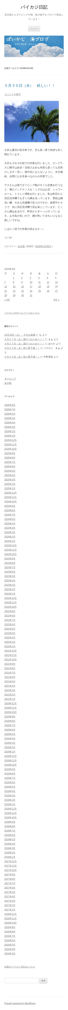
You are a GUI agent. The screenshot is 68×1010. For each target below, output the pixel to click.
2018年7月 (9, 830)
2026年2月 (9, 431)
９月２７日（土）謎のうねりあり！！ (24, 339)
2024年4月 (9, 528)
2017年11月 (10, 865)
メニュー (34, 28)
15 (14, 286)
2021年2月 (9, 694)
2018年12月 (10, 808)
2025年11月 (10, 444)
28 (5, 295)
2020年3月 (9, 743)
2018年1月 (9, 857)
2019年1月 (9, 804)
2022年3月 (9, 637)
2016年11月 (10, 918)
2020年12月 (10, 703)
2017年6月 (9, 887)
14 (5, 286)
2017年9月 (9, 874)
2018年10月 (10, 817)
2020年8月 (9, 721)
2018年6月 (9, 835)
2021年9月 (9, 664)
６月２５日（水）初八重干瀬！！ (22, 348)
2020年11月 (10, 707)
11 (39, 282)
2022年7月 (9, 620)
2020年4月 (9, 738)
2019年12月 (10, 756)
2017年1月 (9, 909)
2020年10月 (10, 712)
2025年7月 (9, 462)
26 (48, 291)
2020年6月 (9, 729)
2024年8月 (9, 510)
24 (31, 291)
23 (22, 291)
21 (5, 291)
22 (14, 291)
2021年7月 (9, 672)
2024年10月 (10, 501)
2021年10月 (10, 659)
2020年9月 (9, 716)
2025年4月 (9, 475)
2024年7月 (9, 514)
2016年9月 (9, 927)
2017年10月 (10, 870)
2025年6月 (9, 466)
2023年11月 (10, 550)
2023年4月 (9, 580)
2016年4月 (9, 949)
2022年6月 (9, 624)
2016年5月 (9, 944)
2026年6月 (9, 413)
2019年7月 (9, 778)
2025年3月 (9, 479)
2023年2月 (9, 589)
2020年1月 (9, 751)
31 (31, 295)
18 (39, 286)
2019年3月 (9, 795)
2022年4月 (9, 633)
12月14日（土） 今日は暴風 (19, 334)
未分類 (21, 246)
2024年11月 (10, 497)
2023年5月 (9, 576)
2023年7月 (9, 567)
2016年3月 (9, 953)
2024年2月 (9, 536)
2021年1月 (9, 699)
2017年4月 (9, 896)
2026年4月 (9, 422)
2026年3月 (9, 427)
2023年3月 (9, 585)
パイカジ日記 (35, 7)
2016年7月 (9, 936)
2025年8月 (9, 457)
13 (56, 282)
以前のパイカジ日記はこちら (19, 966)
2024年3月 (9, 532)
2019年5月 (9, 786)
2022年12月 (10, 598)
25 (39, 291)
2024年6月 (9, 519)
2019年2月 (9, 800)
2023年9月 (9, 558)
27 (56, 291)
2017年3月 (9, 901)
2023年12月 (10, 545)
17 (31, 286)
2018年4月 (9, 844)
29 (14, 295)
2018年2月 (9, 852)
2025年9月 (9, 453)
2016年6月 (9, 940)
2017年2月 (9, 905)
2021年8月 (9, 668)
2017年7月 (9, 883)
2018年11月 (10, 813)
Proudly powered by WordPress (20, 1003)
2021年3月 (9, 690)
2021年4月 (9, 686)
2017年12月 (10, 861)
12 (48, 282)
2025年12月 (10, 440)
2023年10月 (10, 554)
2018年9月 (9, 822)
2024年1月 (9, 541)
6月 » (56, 299)
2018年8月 (9, 826)
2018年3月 (9, 848)
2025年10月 (10, 449)
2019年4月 (9, 791)
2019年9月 (9, 769)
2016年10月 (10, 923)
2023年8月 (9, 563)
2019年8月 (9, 773)
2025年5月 (9, 471)
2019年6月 (9, 782)
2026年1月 (9, 435)
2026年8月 (9, 405)
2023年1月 (9, 593)
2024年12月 (10, 492)
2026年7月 (9, 409)
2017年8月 (9, 879)
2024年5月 (9, 523)
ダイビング (10, 378)
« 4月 (7, 299)
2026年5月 (9, 418)
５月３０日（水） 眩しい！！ (29, 86)
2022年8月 (9, 615)
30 (22, 295)
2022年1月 (9, 646)
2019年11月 (10, 760)
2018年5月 (9, 839)
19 (48, 286)
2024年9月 (9, 506)
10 (31, 282)
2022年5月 (9, 629)
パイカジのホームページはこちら (22, 313)
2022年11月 (10, 602)
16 (22, 286)
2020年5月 (9, 734)
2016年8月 (9, 931)
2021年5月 (9, 681)
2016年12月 (10, 914)
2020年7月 (9, 725)
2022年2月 (9, 642)
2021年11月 (10, 655)
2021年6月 (9, 677)
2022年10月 (10, 607)
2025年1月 (9, 488)
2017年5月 (9, 892)
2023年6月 (9, 571)
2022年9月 (9, 611)
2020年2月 (9, 747)
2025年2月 (9, 484)
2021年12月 (10, 650)
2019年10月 (10, 765)
